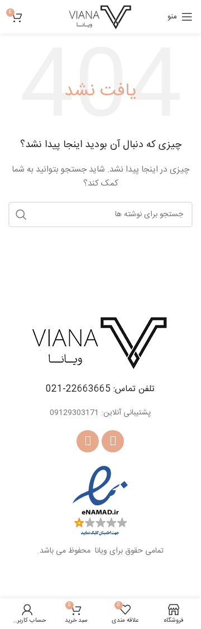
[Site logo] (100, 17)
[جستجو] (21, 214)
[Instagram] (87, 441)
